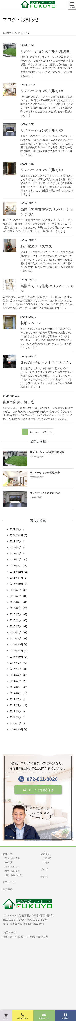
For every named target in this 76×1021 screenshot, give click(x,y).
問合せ (44, 876)
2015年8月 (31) (18, 596)
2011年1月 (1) (18, 717)
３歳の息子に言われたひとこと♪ (46, 362)
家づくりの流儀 (12, 858)
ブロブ (44, 869)
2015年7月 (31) (18, 602)
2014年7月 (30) (18, 675)
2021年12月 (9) (18, 535)
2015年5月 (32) (18, 614)
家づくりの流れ (12, 866)
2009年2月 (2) (18, 723)
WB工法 (8, 862)
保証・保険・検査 (13, 874)
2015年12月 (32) (19, 571)
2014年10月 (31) (19, 656)
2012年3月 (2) (18, 699)
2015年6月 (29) (18, 608)
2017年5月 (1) (18, 541)
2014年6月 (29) (18, 681)
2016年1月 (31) (18, 565)
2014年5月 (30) (18, 687)
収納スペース (31, 323)
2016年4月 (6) (18, 553)
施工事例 (8, 889)
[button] (38, 789)
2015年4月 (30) (18, 620)
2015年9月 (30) (18, 590)
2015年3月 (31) (18, 626)
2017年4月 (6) (18, 547)
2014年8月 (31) (18, 668)
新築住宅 (8, 853)
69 (44, 432)
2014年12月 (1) (18, 644)
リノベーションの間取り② (41, 130)
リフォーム (9, 882)
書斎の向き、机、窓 (18, 402)
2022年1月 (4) (18, 529)
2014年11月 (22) (19, 650)
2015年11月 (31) (19, 577)
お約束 (46, 862)
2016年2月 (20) (18, 559)
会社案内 (45, 853)
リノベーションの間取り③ (41, 91)
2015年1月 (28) (18, 638)
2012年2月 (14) (18, 705)
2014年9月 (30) (18, 662)
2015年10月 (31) (19, 583)
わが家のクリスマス (36, 246)
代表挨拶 (47, 858)
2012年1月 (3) (18, 711)
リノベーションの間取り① (41, 170)
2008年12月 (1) (18, 729)
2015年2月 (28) (18, 632)
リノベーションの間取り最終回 (45, 51)
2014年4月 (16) (18, 693)
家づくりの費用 (12, 870)
